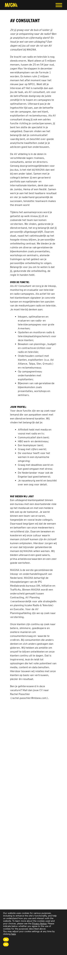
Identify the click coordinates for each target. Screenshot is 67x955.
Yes (6, 939)
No (6, 944)
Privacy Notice (39, 923)
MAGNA (11, 5)
